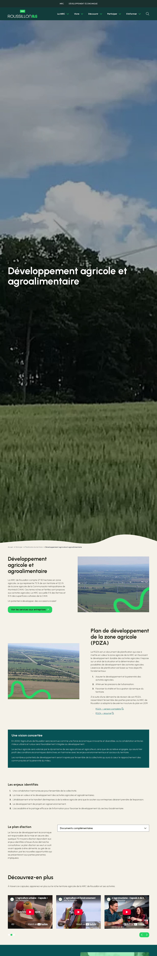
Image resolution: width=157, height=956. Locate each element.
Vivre (76, 14)
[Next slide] (146, 934)
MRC (62, 3)
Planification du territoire (34, 547)
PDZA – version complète (108, 709)
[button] (9, 935)
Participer (112, 14)
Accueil (10, 547)
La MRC (61, 14)
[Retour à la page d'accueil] (22, 14)
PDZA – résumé (103, 713)
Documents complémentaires (76, 828)
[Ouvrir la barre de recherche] (147, 13)
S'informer (131, 14)
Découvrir (93, 14)
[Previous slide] (141, 934)
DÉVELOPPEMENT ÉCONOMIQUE (83, 3)
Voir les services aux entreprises (28, 609)
